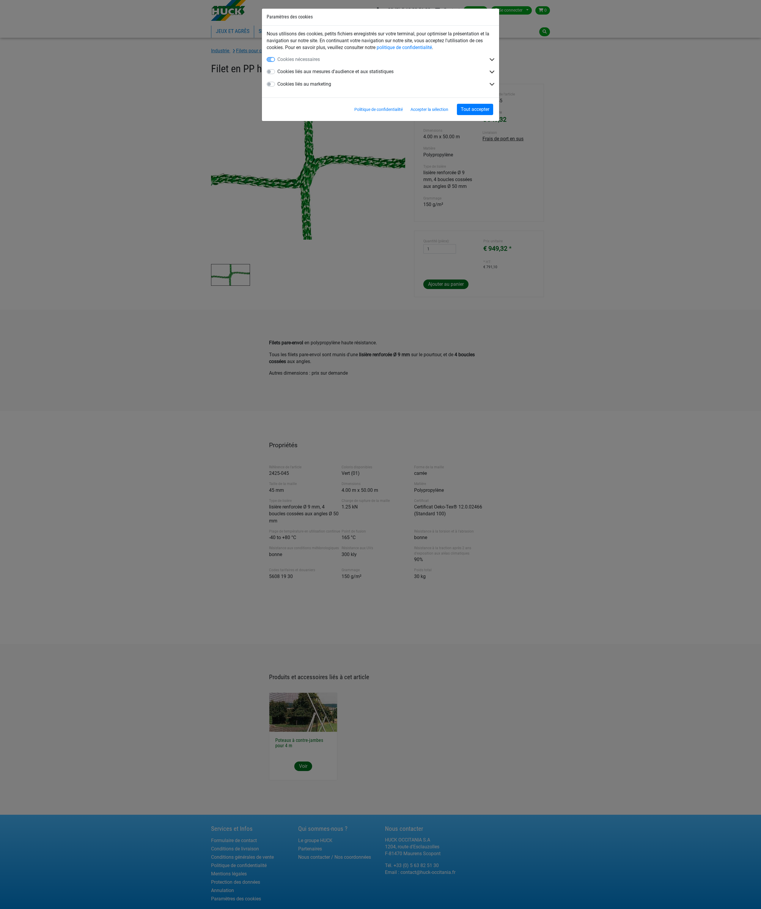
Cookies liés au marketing (304, 84)
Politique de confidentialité (378, 109)
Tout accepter (475, 109)
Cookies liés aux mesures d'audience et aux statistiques (335, 71)
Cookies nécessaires (298, 59)
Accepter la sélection (429, 109)
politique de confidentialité (404, 47)
